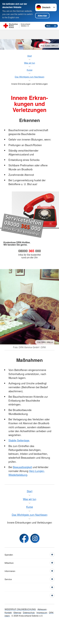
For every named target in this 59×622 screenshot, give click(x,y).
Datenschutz (29, 612)
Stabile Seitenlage (18, 440)
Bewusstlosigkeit (22, 467)
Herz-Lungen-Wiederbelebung (26, 473)
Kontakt (8, 612)
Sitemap (17, 612)
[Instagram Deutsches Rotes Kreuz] (35, 538)
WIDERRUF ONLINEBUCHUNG (20, 609)
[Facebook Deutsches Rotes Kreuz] (24, 538)
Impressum (42, 612)
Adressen (42, 609)
